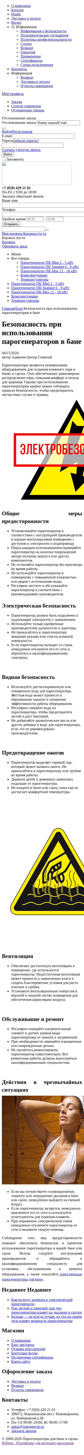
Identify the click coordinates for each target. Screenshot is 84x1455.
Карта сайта (20, 1361)
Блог (19, 308)
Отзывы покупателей (28, 1349)
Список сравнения (26, 106)
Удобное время (13, 219)
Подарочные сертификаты (32, 1357)
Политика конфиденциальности (46, 39)
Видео (16, 23)
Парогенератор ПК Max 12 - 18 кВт (49, 271)
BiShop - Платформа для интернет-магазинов (38, 1443)
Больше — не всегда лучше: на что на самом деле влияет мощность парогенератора (46, 1319)
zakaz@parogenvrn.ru (27, 1427)
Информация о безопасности (43, 31)
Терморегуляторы (35, 279)
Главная (8, 308)
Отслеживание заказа (19, 123)
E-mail (7, 136)
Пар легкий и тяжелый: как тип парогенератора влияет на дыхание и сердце (46, 1310)
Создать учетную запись (21, 150)
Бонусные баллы (24, 1353)
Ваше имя (10, 201)
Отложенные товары (27, 110)
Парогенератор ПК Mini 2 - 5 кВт (47, 263)
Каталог (17, 10)
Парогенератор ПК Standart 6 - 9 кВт (50, 267)
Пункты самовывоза (37, 86)
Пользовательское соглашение (45, 35)
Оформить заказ (14, 246)
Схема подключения (37, 65)
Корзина (8, 242)
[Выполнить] (4, 128)
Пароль (8, 141)
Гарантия (28, 52)
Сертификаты (31, 61)
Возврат (27, 48)
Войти (7, 131)
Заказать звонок (23, 1431)
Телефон (8, 210)
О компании (21, 6)
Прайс (16, 14)
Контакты (19, 69)
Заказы (16, 102)
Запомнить (15, 159)
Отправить (11, 224)
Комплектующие (34, 275)
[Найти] (47, 230)
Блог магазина (22, 1345)
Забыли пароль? (26, 141)
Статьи (26, 44)
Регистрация (22, 131)
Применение (31, 56)
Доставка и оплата (26, 18)
